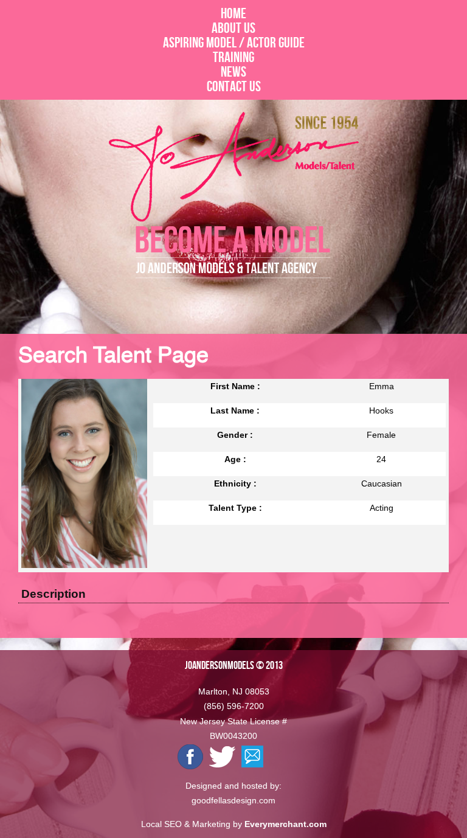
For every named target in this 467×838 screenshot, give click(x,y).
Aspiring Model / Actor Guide (234, 42)
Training (233, 57)
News (233, 71)
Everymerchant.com (285, 824)
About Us (233, 28)
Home (233, 13)
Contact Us (234, 86)
